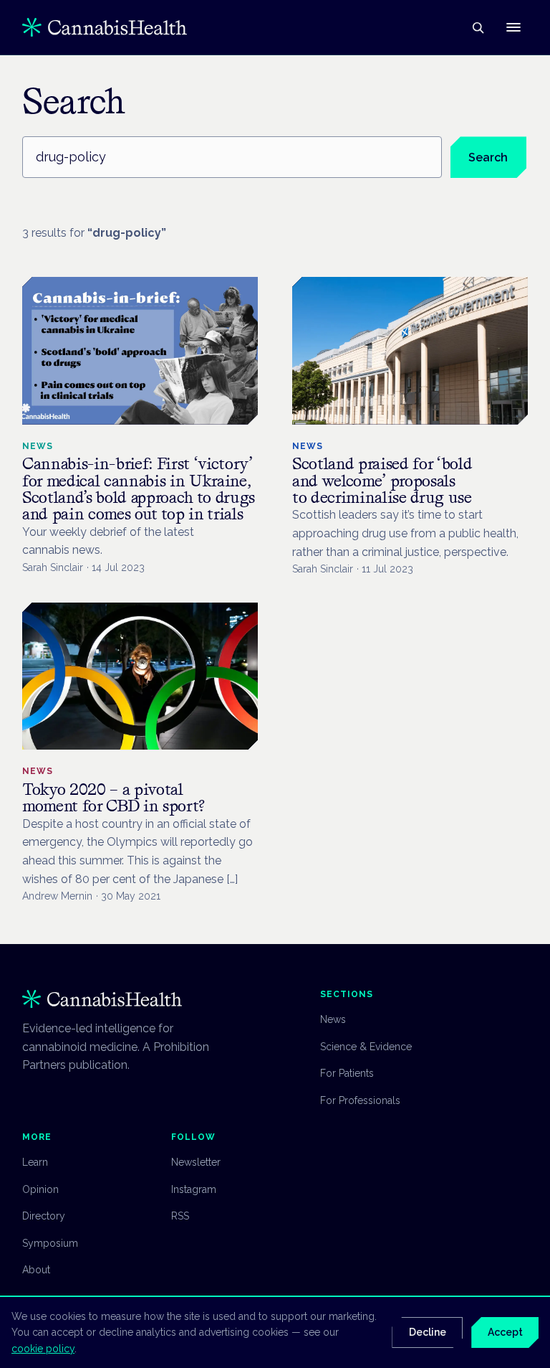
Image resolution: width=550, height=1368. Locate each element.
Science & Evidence (366, 1046)
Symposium (50, 1243)
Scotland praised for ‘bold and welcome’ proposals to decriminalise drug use (382, 480)
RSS (180, 1216)
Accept (505, 1332)
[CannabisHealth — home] (104, 27)
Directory (43, 1216)
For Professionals (360, 1100)
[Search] (478, 27)
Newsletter (196, 1162)
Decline (427, 1332)
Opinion (40, 1189)
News (333, 1019)
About (36, 1269)
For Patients (347, 1073)
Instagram (193, 1189)
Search (488, 157)
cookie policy (42, 1348)
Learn (35, 1162)
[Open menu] (513, 27)
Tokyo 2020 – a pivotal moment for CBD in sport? (113, 797)
